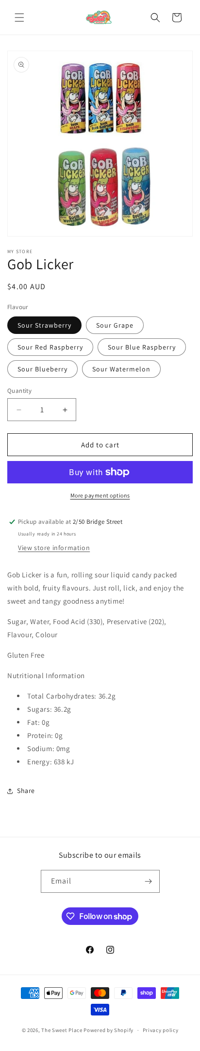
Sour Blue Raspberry (142, 347)
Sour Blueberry (42, 369)
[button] (19, 17)
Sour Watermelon (121, 369)
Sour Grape (114, 325)
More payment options (100, 495)
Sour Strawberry (44, 325)
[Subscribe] (148, 881)
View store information (54, 547)
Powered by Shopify (108, 1030)
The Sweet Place (62, 1030)
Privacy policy (161, 1030)
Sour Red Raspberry (50, 347)
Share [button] (26, 790)
